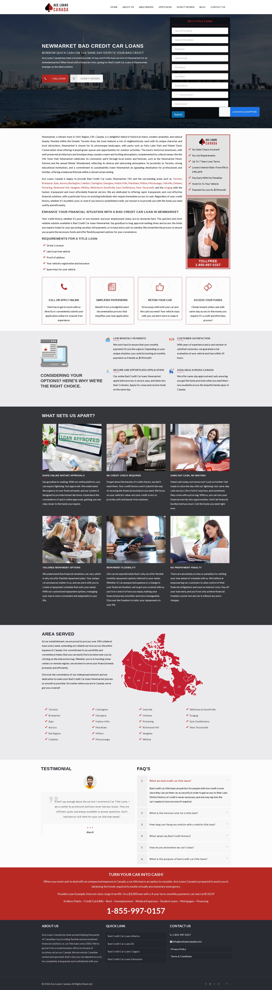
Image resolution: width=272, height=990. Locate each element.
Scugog (168, 187)
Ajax (56, 183)
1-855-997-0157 (208, 265)
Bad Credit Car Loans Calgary (124, 951)
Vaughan (75, 187)
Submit (178, 114)
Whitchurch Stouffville (102, 187)
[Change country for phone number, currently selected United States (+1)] (175, 94)
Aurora (63, 183)
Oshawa (177, 183)
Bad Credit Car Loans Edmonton (125, 959)
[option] (88, 810)
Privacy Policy (178, 949)
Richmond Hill (61, 187)
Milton (143, 183)
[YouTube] (214, 983)
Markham (133, 183)
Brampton (47, 183)
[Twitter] (210, 983)
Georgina (108, 183)
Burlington (74, 183)
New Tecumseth (145, 187)
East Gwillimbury (125, 187)
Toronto (177, 178)
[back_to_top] (227, 983)
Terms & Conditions (181, 956)
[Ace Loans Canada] (56, 7)
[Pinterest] (218, 983)
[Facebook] (206, 983)
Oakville (167, 183)
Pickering (47, 187)
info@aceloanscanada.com (187, 941)
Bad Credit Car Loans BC (121, 943)
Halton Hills (120, 183)
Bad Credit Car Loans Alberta (123, 935)
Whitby (85, 187)
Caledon (85, 183)
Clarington (96, 183)
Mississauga (155, 183)
